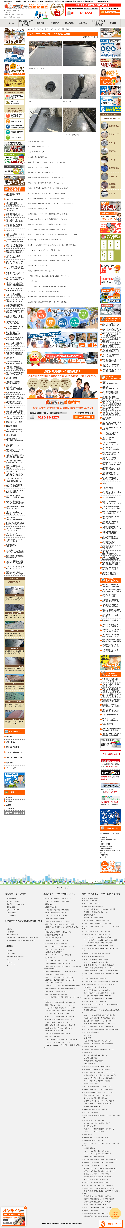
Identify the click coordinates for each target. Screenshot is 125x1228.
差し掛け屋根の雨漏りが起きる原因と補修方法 (15, 373)
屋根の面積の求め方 (13, 348)
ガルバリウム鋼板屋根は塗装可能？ (111, 340)
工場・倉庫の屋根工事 (110, 714)
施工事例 (40, 23)
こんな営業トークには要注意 (110, 616)
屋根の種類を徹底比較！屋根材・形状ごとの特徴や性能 (101, 971)
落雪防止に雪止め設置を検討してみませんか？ (59, 1016)
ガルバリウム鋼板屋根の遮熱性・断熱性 (111, 345)
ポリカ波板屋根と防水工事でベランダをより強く (111, 695)
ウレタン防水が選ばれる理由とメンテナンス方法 (15, 262)
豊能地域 (9, 801)
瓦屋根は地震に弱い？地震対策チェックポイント (111, 527)
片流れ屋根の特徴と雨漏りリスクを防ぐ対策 (15, 362)
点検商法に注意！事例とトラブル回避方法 (58, 921)
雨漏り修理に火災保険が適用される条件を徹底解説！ (100, 1216)
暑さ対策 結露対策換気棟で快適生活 (13, 382)
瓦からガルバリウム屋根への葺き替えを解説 (111, 335)
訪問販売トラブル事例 (110, 620)
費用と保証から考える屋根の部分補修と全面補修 (60, 988)
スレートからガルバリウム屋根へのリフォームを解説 (111, 330)
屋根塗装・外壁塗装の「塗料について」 (96, 912)
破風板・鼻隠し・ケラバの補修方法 (95, 1001)
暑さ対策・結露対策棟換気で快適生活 (95, 1055)
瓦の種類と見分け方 (13, 407)
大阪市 (8, 805)
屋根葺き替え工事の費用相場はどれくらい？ (111, 398)
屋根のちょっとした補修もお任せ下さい (57, 915)
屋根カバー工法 (115, 134)
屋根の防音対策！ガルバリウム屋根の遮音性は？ (111, 370)
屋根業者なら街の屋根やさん (16, 956)
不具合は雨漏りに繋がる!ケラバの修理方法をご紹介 (100, 1018)
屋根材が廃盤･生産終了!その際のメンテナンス (14, 461)
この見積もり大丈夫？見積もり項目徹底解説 (110, 605)
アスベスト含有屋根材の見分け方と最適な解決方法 (99, 1078)
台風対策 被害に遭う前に (53, 938)
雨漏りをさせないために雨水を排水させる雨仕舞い (99, 1188)
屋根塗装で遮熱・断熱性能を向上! (110, 553)
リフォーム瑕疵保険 (13, 910)
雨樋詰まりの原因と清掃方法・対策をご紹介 (59, 1028)
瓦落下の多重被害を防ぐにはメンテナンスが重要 (111, 507)
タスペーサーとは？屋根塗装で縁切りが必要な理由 (99, 1015)
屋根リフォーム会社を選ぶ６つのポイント (111, 493)
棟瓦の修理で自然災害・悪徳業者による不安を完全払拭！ (102, 1029)
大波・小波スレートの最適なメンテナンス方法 (15, 316)
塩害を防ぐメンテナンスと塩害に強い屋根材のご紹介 (100, 1168)
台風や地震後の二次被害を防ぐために (111, 517)
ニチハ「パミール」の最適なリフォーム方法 (97, 923)
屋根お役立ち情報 (108, 497)
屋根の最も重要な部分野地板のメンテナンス (14, 430)
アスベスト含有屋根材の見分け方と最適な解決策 (15, 417)
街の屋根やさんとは (13, 898)
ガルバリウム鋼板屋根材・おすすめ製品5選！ (98, 943)
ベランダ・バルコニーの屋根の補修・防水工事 (59, 946)
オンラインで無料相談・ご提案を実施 (57, 901)
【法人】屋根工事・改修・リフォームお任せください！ (62, 960)
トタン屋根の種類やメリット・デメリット (110, 443)
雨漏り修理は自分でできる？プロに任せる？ (15, 215)
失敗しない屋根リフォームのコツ (110, 387)
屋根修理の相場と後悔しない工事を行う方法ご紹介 (61, 971)
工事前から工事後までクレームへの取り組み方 (111, 600)
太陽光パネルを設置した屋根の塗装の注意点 (111, 453)
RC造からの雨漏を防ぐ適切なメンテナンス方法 (98, 1092)
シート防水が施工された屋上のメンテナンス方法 (15, 267)
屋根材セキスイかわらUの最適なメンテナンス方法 (111, 468)
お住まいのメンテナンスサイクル (94, 1120)
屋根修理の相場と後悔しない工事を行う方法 (110, 392)
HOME (30, 29)
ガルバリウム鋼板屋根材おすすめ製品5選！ (111, 355)
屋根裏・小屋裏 (11, 378)
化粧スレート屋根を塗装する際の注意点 (109, 458)
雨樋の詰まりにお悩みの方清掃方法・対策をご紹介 (111, 700)
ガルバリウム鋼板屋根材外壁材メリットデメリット (111, 365)
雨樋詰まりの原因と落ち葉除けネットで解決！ (111, 705)
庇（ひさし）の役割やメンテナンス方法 (15, 529)
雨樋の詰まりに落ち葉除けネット (55, 1031)
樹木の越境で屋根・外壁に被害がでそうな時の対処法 (111, 640)
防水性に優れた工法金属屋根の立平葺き (13, 333)
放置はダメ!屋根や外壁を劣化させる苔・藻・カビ (15, 456)
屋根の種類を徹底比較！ (107, 418)
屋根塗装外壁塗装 (112, 185)
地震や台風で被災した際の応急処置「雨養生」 (15, 338)
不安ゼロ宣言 (11, 907)
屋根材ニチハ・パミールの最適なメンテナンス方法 (111, 463)
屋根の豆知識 (11, 435)
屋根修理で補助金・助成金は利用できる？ (110, 573)
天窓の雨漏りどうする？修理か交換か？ (15, 540)
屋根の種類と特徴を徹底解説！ (13, 194)
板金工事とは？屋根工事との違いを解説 (15, 220)
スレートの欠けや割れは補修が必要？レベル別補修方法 (101, 981)
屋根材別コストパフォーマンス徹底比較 (15, 439)
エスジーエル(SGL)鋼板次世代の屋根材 (14, 491)
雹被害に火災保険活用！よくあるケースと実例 (111, 568)
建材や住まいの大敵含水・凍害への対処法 (14, 388)
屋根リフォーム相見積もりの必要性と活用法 (59, 977)
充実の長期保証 (11, 913)
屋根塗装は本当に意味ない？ (12, 209)
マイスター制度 (11, 915)
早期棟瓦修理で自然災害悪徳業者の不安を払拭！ (15, 311)
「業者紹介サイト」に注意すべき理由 (110, 650)
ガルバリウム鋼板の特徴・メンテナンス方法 (97, 1086)
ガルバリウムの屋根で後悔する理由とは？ (14, 485)
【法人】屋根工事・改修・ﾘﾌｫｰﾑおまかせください (111, 729)
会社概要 (113, 23)
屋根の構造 (10, 230)
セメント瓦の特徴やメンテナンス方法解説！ (15, 295)
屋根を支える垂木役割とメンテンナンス (14, 513)
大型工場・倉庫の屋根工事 (53, 952)
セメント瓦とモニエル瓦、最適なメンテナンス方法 (99, 993)
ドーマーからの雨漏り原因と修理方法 (14, 534)
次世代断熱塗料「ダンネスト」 (107, 548)
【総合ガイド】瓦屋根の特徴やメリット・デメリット (100, 968)
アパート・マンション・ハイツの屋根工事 (58, 955)
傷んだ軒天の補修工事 (91, 1112)
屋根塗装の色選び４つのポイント (108, 543)
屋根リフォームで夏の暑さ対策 (55, 949)
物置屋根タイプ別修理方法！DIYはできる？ (110, 680)
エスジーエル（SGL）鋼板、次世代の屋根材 (97, 1154)
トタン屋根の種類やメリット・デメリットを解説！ (99, 984)
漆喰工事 (112, 143)
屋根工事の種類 (110, 118)
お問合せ (9, 763)
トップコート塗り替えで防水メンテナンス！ (15, 567)
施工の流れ (69, 23)
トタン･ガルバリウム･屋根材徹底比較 (14, 480)
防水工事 (112, 160)
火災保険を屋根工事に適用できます (56, 943)
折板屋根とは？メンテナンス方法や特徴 (111, 448)
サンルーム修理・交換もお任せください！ (111, 685)
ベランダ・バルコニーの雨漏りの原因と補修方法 (15, 289)
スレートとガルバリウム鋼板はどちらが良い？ (111, 324)
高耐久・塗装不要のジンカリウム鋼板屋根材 (15, 502)
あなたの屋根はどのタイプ (92, 903)
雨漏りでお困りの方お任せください (56, 913)
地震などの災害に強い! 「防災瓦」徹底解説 (110, 532)
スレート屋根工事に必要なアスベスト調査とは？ (15, 562)
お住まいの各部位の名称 (15, 199)
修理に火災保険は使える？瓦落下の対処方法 (111, 512)
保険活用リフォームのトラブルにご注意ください (111, 645)
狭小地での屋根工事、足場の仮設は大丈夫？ (97, 934)
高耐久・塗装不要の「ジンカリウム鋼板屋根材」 (99, 1089)
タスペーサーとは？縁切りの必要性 (13, 256)
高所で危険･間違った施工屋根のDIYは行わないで (15, 507)
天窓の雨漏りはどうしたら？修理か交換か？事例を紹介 (101, 1004)
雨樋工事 (112, 151)
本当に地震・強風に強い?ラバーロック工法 (15, 344)
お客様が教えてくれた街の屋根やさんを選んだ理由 (22, 937)
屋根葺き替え (114, 126)
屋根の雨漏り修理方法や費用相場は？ (15, 518)
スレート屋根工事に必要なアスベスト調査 (97, 1081)
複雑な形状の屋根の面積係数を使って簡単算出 (15, 353)
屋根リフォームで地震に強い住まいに (57, 940)
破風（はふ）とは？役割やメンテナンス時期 (15, 573)
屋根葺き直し (114, 168)
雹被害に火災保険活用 (91, 1210)
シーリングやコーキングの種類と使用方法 (15, 327)
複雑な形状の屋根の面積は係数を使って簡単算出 (99, 1049)
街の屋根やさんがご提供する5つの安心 (26, 23)
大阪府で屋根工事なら (14, 752)
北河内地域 (10, 808)
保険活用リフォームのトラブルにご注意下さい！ (99, 1162)
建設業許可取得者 (12, 747)
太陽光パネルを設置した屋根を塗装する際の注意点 (61, 1039)
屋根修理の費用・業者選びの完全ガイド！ (15, 204)
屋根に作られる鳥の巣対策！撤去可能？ (111, 710)
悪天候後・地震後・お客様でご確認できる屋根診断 (99, 909)
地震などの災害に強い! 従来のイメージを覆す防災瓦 (100, 1075)
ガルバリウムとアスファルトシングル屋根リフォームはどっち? (15, 473)
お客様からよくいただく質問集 (93, 917)
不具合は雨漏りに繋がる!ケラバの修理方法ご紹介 (15, 240)
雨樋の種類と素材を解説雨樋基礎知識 (15, 556)
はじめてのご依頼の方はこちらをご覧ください (59, 898)
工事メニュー (84, 23)
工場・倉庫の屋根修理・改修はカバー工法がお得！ (111, 690)
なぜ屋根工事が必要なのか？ (111, 382)
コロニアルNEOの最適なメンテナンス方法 (111, 473)
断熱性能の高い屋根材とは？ (11, 545)
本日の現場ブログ (12, 934)
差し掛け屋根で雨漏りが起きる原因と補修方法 (98, 1185)
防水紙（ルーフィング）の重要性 (94, 1131)
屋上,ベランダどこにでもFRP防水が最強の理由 (15, 278)
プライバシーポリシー (14, 757)
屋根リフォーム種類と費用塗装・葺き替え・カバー (111, 423)
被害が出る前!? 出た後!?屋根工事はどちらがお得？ (111, 610)
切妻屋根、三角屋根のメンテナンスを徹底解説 (15, 368)
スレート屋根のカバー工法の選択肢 (111, 428)
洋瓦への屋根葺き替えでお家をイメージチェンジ (15, 467)
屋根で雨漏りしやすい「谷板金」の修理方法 (14, 402)
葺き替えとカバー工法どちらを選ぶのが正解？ (111, 413)
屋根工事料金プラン (51, 907)
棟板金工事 (113, 177)
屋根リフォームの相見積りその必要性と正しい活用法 (111, 590)
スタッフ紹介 (11, 742)
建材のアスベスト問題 (14, 422)
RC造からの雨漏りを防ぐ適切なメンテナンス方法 (15, 524)
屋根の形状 (10, 358)
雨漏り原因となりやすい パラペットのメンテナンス (61, 1005)
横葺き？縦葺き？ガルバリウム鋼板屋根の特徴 (111, 360)
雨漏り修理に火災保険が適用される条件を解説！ (111, 563)
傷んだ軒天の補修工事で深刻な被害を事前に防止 (15, 251)
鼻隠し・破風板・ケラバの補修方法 (15, 235)
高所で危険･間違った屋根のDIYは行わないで (98, 1095)
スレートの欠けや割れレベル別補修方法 (110, 433)
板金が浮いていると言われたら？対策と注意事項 (111, 630)
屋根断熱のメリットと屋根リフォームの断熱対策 (15, 551)
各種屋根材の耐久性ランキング (93, 1140)
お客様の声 (55, 23)
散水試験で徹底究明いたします (55, 935)
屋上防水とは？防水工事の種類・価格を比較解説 (15, 284)
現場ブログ (37, 29)
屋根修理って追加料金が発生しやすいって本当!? (111, 635)
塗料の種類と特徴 (110, 754)
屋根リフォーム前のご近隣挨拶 (55, 918)
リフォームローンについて (53, 983)
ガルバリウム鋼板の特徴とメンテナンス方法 (15, 496)
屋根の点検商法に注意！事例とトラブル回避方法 (111, 625)
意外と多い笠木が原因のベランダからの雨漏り (15, 246)
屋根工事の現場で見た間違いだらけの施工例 (110, 537)
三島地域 (9, 797)
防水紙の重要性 (11, 426)
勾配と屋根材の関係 (13, 393)
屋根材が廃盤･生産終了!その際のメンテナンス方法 (99, 1023)
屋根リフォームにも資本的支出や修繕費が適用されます (62, 985)
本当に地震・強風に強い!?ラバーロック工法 (97, 1179)
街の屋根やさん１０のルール (16, 904)
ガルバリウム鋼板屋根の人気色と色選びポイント (99, 962)
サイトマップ (11, 768)
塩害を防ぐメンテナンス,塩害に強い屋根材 (15, 450)
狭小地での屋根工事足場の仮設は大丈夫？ (110, 478)
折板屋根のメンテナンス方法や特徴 (95, 987)
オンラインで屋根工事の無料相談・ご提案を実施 (111, 585)
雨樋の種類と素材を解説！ (53, 1036)
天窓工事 (112, 194)
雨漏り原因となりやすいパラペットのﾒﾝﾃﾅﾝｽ (15, 273)
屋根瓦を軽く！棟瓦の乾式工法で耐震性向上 (110, 522)
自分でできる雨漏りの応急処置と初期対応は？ (111, 558)
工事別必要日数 (107, 488)
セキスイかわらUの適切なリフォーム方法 (97, 920)
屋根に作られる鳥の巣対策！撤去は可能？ (58, 1033)
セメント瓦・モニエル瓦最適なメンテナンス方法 (15, 300)
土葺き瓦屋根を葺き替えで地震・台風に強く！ (15, 305)
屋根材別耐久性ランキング (12, 445)
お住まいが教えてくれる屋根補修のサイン (111, 408)
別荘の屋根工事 (107, 724)
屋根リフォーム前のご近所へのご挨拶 (109, 595)
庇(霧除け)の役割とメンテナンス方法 (13, 322)
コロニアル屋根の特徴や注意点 (108, 438)
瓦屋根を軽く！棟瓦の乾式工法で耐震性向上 (97, 1069)
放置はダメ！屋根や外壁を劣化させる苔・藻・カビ (99, 1171)
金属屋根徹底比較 (89, 1148)
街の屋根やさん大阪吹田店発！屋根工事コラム (21, 940)
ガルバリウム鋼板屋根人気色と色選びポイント (111, 350)
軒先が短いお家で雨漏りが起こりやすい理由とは (15, 412)
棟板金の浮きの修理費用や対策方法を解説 (15, 225)
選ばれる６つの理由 (13, 901)
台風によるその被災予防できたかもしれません (111, 502)
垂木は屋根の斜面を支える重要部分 (56, 994)
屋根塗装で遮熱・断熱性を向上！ (94, 1061)
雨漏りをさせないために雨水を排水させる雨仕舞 (15, 397)
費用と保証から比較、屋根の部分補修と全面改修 (111, 403)
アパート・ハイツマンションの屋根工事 (110, 719)
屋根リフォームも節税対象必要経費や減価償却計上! (111, 734)
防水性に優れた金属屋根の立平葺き (95, 1157)
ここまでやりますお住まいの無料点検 (98, 23)
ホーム (11, 23)
